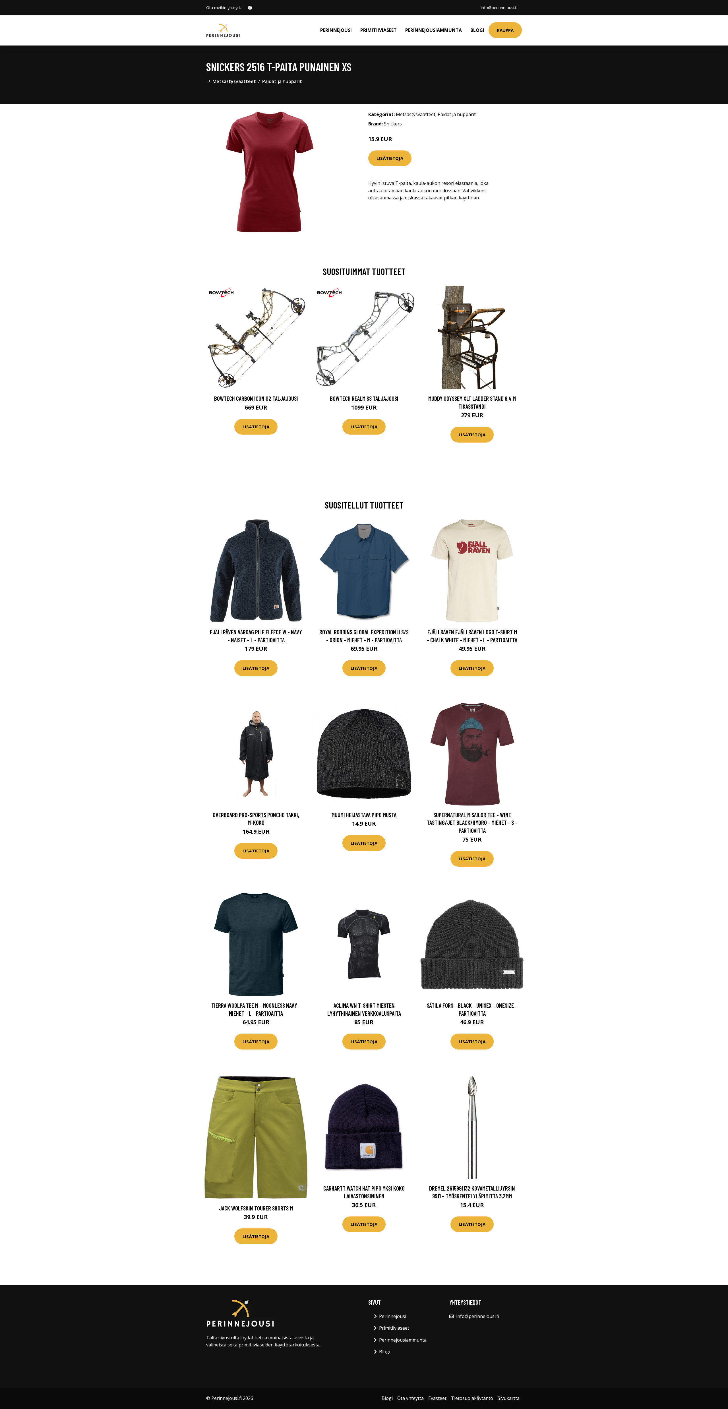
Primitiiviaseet (378, 30)
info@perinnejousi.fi (499, 7)
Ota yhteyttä (410, 1398)
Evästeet (437, 1398)
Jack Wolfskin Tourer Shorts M (256, 1208)
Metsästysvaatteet (234, 81)
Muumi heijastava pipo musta (364, 814)
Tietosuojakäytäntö (472, 1398)
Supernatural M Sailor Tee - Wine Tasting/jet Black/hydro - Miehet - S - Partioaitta (472, 822)
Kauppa (505, 30)
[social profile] (250, 7)
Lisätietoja (390, 158)
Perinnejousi (336, 30)
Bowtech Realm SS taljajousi (364, 398)
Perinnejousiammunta (433, 30)
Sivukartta (509, 1398)
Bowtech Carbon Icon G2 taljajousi (256, 398)
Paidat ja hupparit (282, 81)
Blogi (477, 30)
